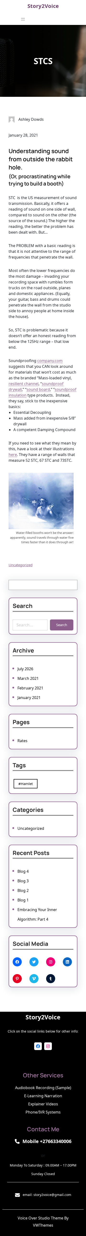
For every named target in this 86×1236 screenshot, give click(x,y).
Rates (22, 740)
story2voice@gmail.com (52, 1194)
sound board (38, 389)
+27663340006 (55, 1141)
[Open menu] (23, 19)
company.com (50, 360)
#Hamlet (25, 783)
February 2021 (30, 688)
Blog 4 (23, 871)
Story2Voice (43, 5)
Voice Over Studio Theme (40, 1218)
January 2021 (29, 697)
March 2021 (28, 678)
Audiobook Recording (34, 1087)
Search (61, 624)
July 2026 (25, 668)
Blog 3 (23, 881)
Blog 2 (23, 890)
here (13, 454)
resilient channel (23, 383)
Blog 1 (23, 900)
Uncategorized (20, 564)
